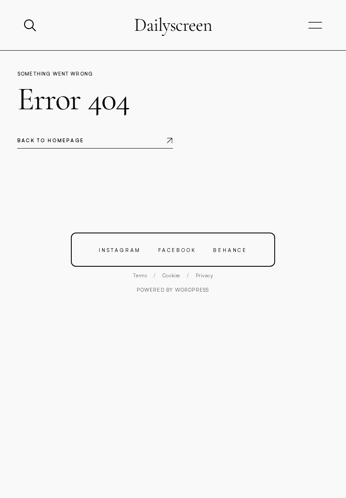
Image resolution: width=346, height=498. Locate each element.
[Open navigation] (315, 25)
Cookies (171, 275)
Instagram (120, 250)
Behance (230, 250)
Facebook (177, 250)
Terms (140, 275)
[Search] (31, 25)
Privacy (204, 275)
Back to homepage (50, 140)
